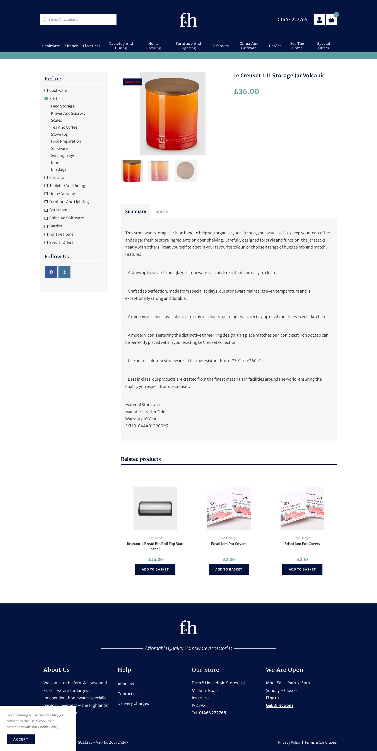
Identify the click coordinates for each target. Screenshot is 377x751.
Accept (20, 739)
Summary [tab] (135, 211)
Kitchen (56, 98)
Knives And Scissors (68, 113)
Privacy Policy (289, 742)
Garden (55, 226)
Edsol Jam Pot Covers (229, 544)
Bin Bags (58, 169)
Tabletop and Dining (67, 185)
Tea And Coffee (64, 127)
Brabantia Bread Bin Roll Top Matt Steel (155, 546)
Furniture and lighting (69, 201)
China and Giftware (66, 218)
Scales (56, 120)
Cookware (58, 90)
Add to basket (155, 569)
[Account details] (319, 19)
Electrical (57, 177)
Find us (272, 697)
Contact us (128, 693)
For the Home (61, 234)
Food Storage (155, 538)
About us (126, 683)
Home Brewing (62, 193)
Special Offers (61, 242)
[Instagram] (64, 272)
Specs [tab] (162, 211)
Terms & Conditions (320, 742)
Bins (55, 162)
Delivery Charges (133, 703)
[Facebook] (51, 272)
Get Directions (279, 705)
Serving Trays (63, 155)
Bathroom (58, 210)
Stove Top (59, 134)
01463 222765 (212, 712)
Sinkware (59, 148)
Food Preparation (66, 141)
